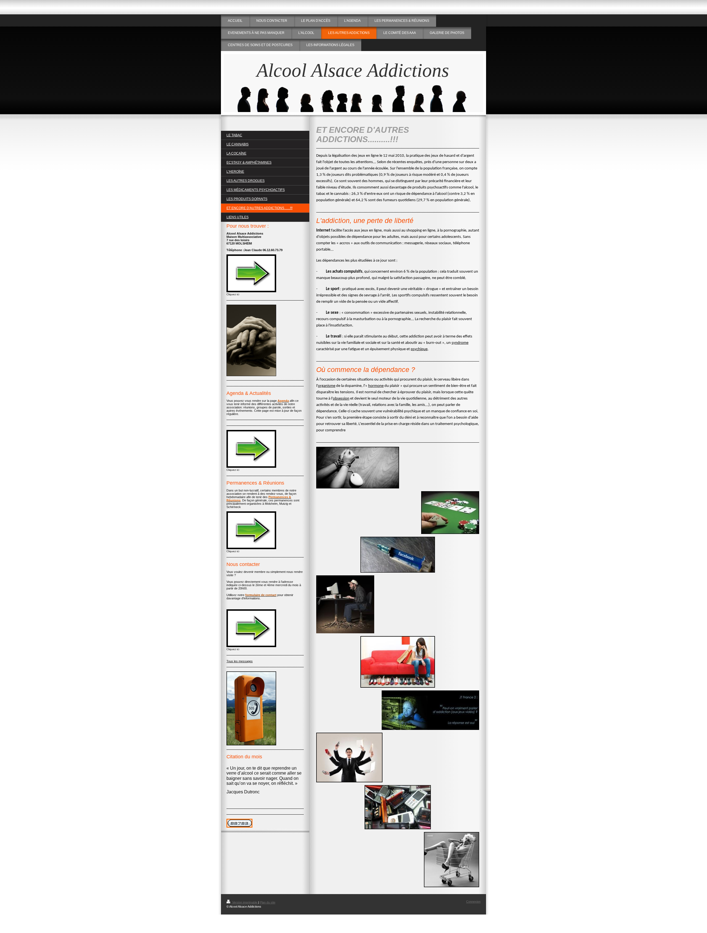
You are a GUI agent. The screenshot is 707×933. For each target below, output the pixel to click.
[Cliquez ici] (251, 273)
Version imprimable (244, 902)
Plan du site (267, 902)
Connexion (473, 901)
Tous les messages (239, 661)
